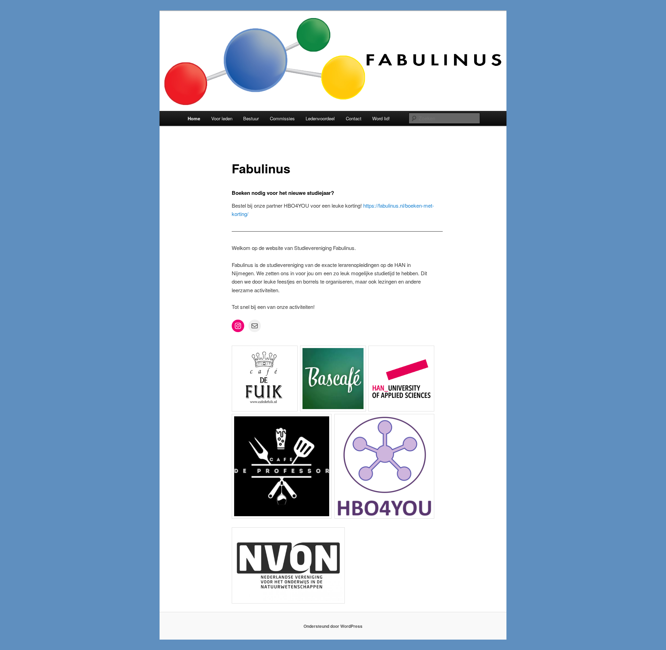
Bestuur (251, 118)
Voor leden (221, 118)
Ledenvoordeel (320, 118)
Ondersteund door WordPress (333, 626)
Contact (353, 118)
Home (194, 118)
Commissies (282, 118)
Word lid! (381, 118)
